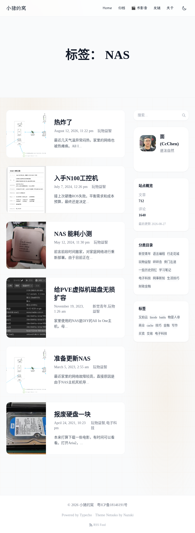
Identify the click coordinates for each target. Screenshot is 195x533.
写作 (175, 325)
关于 (170, 8)
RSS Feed (99, 525)
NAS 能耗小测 (73, 234)
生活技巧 (173, 278)
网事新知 (159, 278)
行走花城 (173, 254)
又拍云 (143, 317)
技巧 (158, 325)
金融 (167, 325)
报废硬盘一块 (72, 414)
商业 (142, 325)
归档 (121, 8)
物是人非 (174, 317)
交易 (150, 333)
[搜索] (184, 115)
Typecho (86, 515)
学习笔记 (165, 270)
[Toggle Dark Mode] (184, 8)
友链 (156, 8)
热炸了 (63, 122)
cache (150, 325)
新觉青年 (100, 306)
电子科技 (145, 278)
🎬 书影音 (139, 8)
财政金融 (145, 286)
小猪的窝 (16, 8)
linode (153, 317)
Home (107, 8)
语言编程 (159, 254)
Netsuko (112, 515)
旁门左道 (170, 262)
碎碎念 (157, 262)
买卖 (142, 333)
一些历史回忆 (148, 270)
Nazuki (128, 515)
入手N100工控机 (76, 178)
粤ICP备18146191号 (112, 505)
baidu (162, 317)
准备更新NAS (72, 358)
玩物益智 (105, 131)
